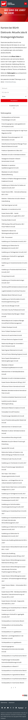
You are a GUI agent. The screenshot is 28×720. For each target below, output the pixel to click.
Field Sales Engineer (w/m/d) (9, 205)
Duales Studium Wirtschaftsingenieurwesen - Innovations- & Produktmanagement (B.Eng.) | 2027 (14, 578)
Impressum (11, 702)
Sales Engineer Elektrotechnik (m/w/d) (12, 350)
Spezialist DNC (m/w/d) (8, 448)
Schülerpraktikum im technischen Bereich (13, 621)
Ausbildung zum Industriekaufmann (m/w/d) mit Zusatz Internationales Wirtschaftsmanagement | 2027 (14, 520)
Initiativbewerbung (10, 82)
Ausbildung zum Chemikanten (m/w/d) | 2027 (14, 241)
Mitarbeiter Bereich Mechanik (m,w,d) (12, 295)
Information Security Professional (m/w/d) (13, 310)
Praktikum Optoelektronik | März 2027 (12, 150)
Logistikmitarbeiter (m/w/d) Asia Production (13, 291)
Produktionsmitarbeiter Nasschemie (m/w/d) (14, 397)
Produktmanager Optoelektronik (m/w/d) (13, 416)
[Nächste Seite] (15, 687)
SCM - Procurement (7, 237)
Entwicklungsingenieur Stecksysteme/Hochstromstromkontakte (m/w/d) (13, 649)
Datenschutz (4, 702)
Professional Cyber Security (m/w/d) (11, 459)
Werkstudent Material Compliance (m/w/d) (13, 408)
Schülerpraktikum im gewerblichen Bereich (13, 675)
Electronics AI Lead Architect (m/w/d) (12, 335)
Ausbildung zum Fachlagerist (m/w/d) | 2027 (14, 494)
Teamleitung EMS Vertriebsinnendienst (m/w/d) (14, 287)
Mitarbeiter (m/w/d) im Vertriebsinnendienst (13, 155)
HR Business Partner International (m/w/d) (13, 386)
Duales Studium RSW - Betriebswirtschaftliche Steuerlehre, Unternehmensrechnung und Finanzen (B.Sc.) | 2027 (14, 594)
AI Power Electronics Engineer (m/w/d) (12, 339)
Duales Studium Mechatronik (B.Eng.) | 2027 (14, 382)
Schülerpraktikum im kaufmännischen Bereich (14, 656)
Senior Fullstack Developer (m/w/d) (11, 331)
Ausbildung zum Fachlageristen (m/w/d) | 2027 (14, 252)
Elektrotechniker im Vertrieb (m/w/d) (11, 427)
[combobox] (14, 96)
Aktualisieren (14, 100)
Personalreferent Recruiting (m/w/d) (11, 437)
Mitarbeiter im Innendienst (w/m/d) (11, 209)
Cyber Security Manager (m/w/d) (10, 306)
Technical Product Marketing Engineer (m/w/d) (14, 354)
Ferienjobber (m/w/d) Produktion (11, 412)
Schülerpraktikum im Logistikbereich (11, 632)
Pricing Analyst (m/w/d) (8, 276)
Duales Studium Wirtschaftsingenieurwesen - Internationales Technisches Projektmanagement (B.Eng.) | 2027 (14, 569)
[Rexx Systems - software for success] (24, 695)
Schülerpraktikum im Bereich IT (10, 666)
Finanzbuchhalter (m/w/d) (9, 220)
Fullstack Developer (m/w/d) (9, 327)
